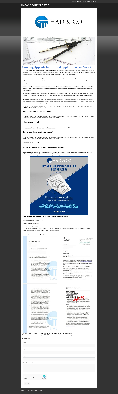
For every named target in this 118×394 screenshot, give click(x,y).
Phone (24, 356)
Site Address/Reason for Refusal (30, 362)
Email (24, 349)
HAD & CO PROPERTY (35, 5)
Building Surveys (86, 1)
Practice (74, 1)
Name (24, 342)
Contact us (94, 1)
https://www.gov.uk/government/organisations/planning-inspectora (44, 155)
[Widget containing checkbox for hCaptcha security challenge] (35, 377)
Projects (79, 1)
